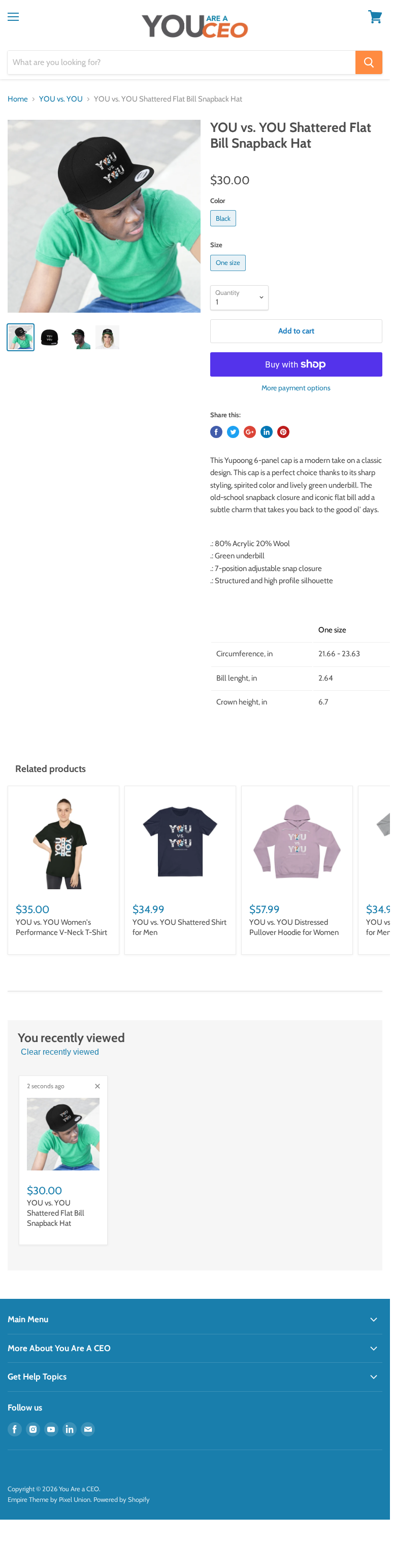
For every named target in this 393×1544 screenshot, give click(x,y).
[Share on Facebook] (216, 432)
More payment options (296, 388)
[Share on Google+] (250, 432)
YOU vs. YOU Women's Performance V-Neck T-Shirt (61, 927)
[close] (97, 1086)
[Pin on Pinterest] (283, 432)
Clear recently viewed (60, 1052)
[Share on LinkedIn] (266, 432)
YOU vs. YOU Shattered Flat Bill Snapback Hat (55, 1212)
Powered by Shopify (121, 1499)
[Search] (368, 62)
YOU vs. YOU (61, 99)
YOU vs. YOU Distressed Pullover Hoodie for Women (294, 927)
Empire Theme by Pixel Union (49, 1499)
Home (18, 99)
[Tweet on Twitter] (233, 432)
